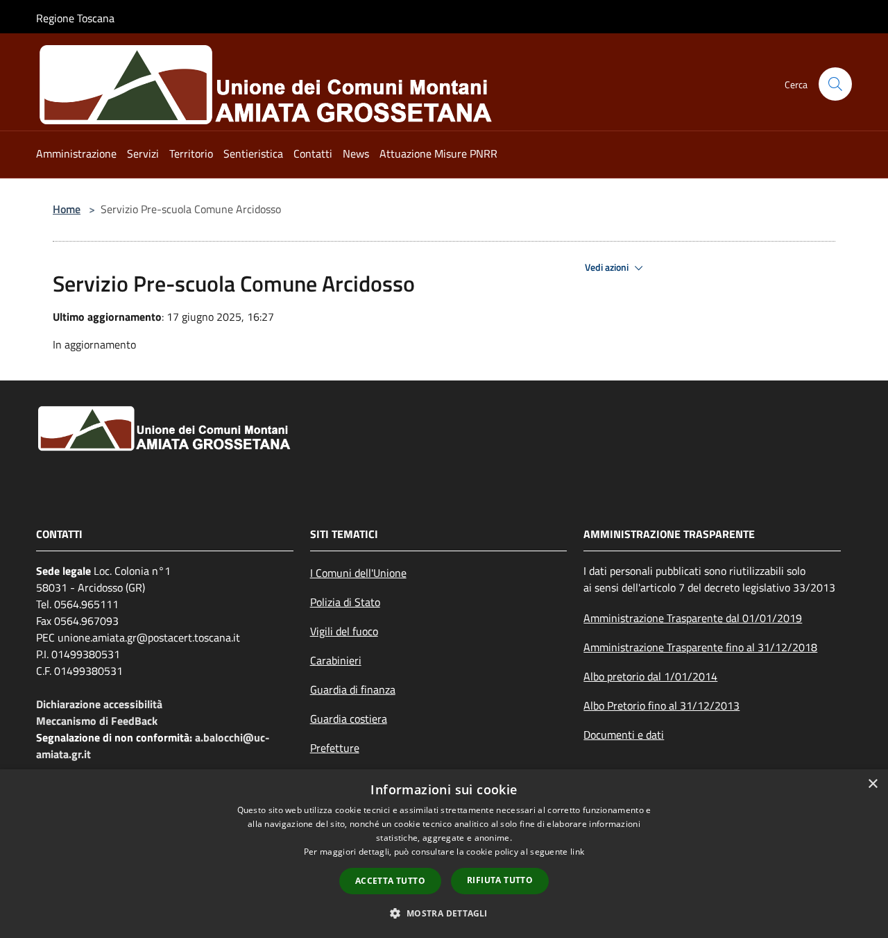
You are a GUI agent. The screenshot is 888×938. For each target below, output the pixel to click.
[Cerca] (835, 84)
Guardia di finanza (352, 689)
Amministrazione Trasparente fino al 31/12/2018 (700, 647)
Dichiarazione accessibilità (99, 704)
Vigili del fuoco (344, 631)
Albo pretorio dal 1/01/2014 (650, 676)
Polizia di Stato (345, 602)
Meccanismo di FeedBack (96, 720)
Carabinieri (335, 660)
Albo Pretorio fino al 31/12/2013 (661, 705)
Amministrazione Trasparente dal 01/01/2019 (692, 618)
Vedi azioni (608, 267)
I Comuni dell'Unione (358, 572)
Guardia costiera (348, 718)
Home (66, 209)
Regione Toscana (75, 18)
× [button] (872, 784)
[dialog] (444, 853)
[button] (443, 913)
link (577, 851)
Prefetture (334, 747)
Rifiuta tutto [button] (500, 880)
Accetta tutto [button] (390, 881)
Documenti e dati (623, 734)
